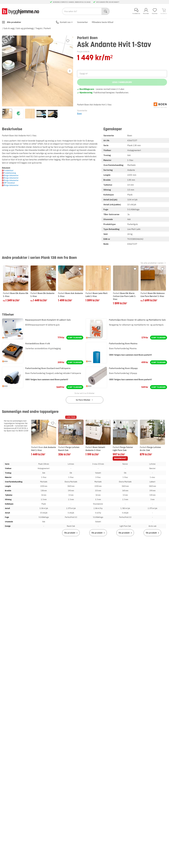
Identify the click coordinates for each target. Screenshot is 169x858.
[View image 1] (7, 114)
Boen (79, 113)
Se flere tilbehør (83, 400)
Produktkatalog (10, 173)
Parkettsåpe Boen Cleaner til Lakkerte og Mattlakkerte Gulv (137, 320)
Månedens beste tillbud (102, 22)
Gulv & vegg (9, 28)
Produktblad (8, 170)
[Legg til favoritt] (68, 41)
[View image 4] (41, 114)
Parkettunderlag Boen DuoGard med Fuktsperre (48, 368)
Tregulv (38, 28)
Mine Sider (146, 13)
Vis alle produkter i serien (152, 263)
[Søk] (106, 11)
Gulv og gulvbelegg (25, 28)
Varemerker (82, 22)
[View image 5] (53, 114)
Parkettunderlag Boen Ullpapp (123, 368)
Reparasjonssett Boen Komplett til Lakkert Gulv (48, 320)
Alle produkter (14, 22)
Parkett (47, 28)
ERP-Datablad (9, 183)
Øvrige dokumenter (11, 175)
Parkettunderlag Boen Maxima (123, 343)
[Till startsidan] (20, 11)
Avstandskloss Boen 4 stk (37, 343)
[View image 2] (19, 114)
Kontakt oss (65, 22)
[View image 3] (30, 114)
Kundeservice (136, 13)
